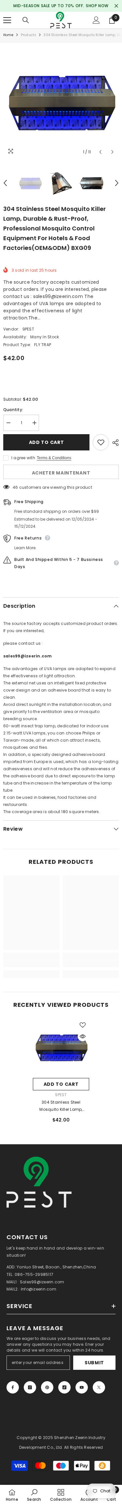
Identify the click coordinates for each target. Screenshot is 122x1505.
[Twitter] (99, 1387)
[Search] (26, 20)
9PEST (28, 329)
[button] (100, 152)
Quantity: (13, 409)
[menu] (7, 20)
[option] (61, 100)
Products (28, 34)
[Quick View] (83, 1036)
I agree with (23, 458)
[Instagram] (30, 1387)
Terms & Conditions (54, 458)
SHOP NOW (97, 5)
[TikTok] (64, 1387)
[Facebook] (13, 1387)
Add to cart (46, 442)
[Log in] (96, 20)
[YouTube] (81, 1387)
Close (116, 6)
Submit (94, 1362)
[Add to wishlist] (101, 442)
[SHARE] (114, 442)
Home (8, 34)
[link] (31, 963)
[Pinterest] (47, 1387)
